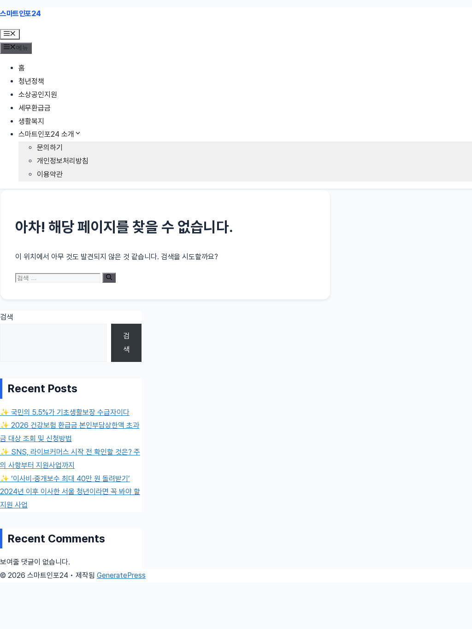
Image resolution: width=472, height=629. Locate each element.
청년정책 (31, 81)
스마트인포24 (20, 13)
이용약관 (50, 174)
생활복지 (31, 121)
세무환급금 (34, 108)
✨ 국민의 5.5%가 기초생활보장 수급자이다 (65, 412)
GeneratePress (121, 575)
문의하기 (50, 147)
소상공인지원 (37, 94)
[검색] (109, 278)
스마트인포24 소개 (46, 134)
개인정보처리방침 (62, 161)
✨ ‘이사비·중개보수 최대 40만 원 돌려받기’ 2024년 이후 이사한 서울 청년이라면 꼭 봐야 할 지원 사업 (70, 492)
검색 (6, 317)
